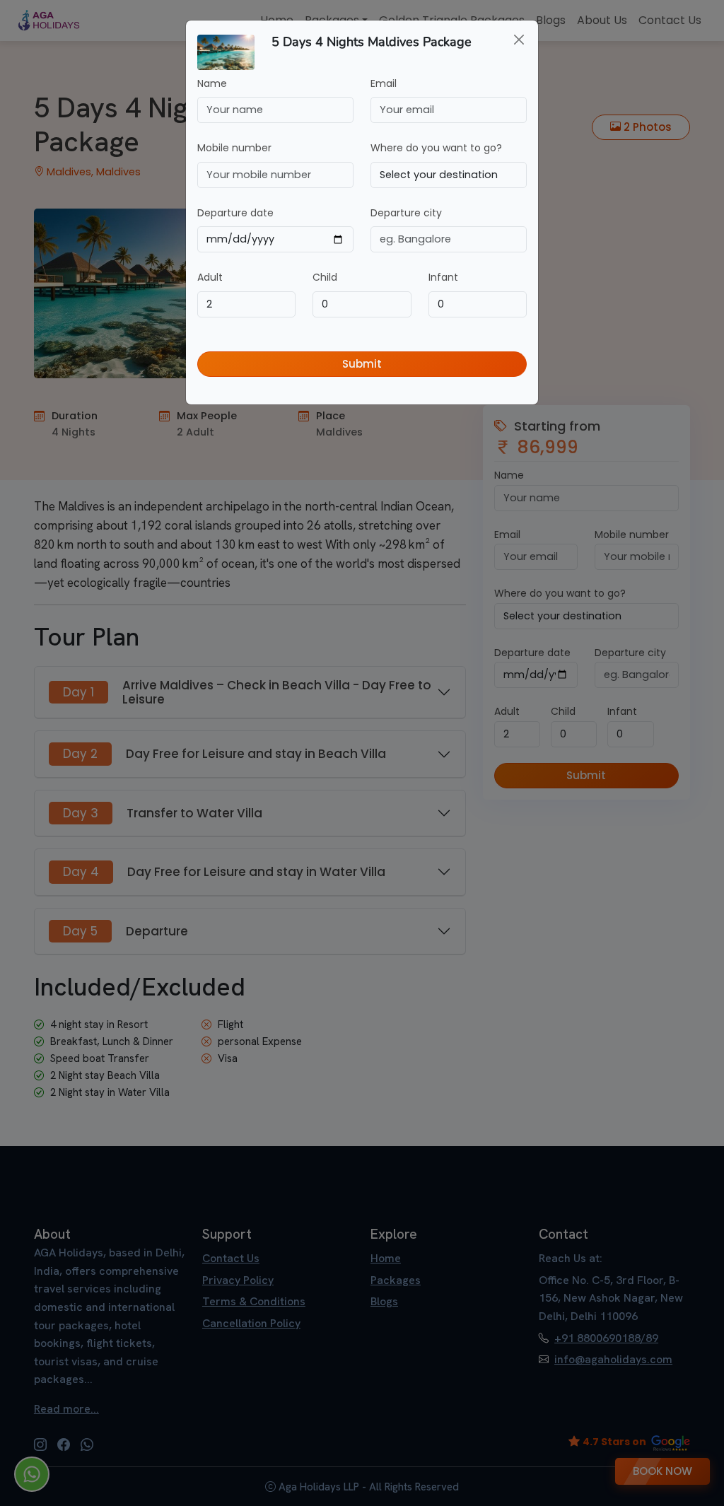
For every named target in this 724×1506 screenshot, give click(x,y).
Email (383, 83)
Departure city (406, 213)
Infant (443, 277)
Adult (210, 277)
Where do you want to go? (436, 148)
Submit (362, 363)
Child (325, 277)
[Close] (519, 39)
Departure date (235, 213)
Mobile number (234, 148)
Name (212, 83)
